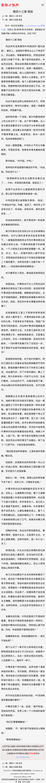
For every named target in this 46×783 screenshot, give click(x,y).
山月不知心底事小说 (10, 746)
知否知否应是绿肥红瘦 (9, 779)
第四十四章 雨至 (15, 20)
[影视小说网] (10, 4)
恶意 (19, 782)
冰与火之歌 (26, 782)
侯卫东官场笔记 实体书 (26, 779)
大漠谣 (37, 779)
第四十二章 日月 (15, 16)
